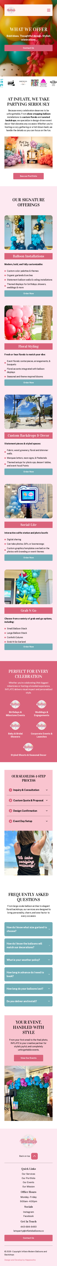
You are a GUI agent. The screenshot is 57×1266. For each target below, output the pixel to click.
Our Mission (28, 1186)
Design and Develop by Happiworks (20, 1260)
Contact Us (28, 48)
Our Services (28, 1174)
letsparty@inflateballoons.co (28, 1231)
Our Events (28, 1182)
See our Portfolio (28, 176)
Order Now (28, 472)
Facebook (28, 1216)
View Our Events (29, 1058)
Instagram (28, 1212)
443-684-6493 (28, 1226)
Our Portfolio (28, 1178)
